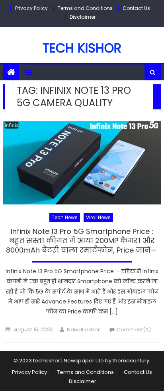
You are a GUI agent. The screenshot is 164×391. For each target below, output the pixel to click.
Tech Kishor (82, 48)
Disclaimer (83, 17)
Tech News (65, 217)
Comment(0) (134, 329)
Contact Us (136, 8)
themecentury (131, 360)
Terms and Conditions (85, 8)
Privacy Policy (31, 8)
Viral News (98, 217)
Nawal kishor (83, 329)
